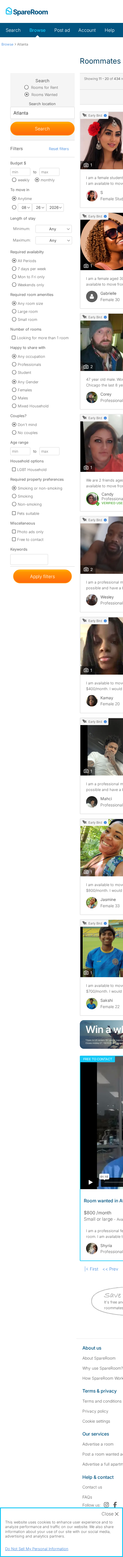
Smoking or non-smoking (40, 488)
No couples (28, 432)
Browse (37, 30)
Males (23, 398)
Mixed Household (33, 406)
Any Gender (28, 382)
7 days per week (32, 268)
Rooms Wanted (43, 94)
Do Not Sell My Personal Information (36, 1548)
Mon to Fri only (31, 276)
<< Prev (110, 1269)
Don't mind (27, 424)
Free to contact (30, 539)
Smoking (25, 496)
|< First (91, 1269)
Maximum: (22, 240)
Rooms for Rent (44, 87)
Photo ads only (30, 531)
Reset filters (59, 148)
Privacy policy (95, 1411)
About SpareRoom (99, 1358)
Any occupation (31, 356)
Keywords (18, 550)
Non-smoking (30, 504)
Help (109, 30)
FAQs (87, 1497)
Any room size (30, 303)
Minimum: (21, 228)
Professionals (29, 364)
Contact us (92, 1487)
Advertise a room (98, 1444)
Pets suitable (28, 513)
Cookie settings (96, 1421)
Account (87, 30)
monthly (48, 180)
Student (24, 372)
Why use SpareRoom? (102, 1368)
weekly (23, 180)
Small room (27, 319)
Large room (28, 311)
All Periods (27, 260)
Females (25, 390)
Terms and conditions (102, 1401)
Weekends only (31, 284)
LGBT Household (32, 469)
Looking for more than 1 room (43, 337)
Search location (42, 103)
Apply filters (42, 576)
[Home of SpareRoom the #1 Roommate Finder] (27, 11)
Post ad (62, 30)
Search (13, 30)
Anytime (25, 198)
